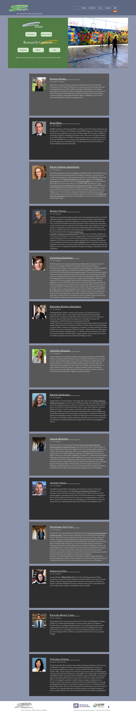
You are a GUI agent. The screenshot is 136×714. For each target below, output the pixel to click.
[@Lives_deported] (115, 8)
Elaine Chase (58, 78)
